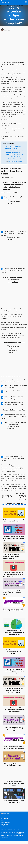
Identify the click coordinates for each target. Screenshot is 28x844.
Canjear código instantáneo (15, 159)
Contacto (3, 825)
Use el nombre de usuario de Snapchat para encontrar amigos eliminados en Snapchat (14, 152)
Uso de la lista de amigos (14, 156)
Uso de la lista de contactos (15, 161)
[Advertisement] (14, 46)
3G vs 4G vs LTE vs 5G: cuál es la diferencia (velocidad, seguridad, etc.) (21, 496)
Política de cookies (5, 822)
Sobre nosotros (4, 824)
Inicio (2, 820)
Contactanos (4, 837)
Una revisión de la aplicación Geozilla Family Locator (7, 496)
